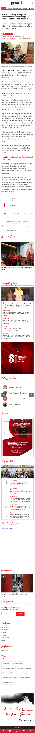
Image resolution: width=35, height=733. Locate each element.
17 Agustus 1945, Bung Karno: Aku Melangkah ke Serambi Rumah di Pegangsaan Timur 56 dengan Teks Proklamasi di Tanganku (17, 305)
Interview (4, 635)
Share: (3, 213)
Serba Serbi (5, 638)
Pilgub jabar (20, 668)
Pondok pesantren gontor (18, 673)
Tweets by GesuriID (7, 528)
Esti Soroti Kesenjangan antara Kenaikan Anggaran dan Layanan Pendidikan (20, 491)
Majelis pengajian (25, 677)
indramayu (25, 226)
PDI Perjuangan (10, 221)
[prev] (3, 395)
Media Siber (5, 650)
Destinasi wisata (7, 682)
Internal (3, 632)
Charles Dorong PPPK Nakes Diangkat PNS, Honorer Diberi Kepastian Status (19, 483)
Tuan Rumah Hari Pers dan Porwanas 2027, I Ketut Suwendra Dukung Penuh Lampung (20, 508)
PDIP (19, 221)
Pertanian (26, 221)
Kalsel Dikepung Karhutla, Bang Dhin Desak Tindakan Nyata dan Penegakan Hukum (20, 516)
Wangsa (28, 668)
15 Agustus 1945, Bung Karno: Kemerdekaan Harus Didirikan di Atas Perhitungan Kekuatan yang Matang (17, 336)
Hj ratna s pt (6, 663)
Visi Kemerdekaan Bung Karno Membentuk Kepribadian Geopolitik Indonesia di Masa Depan (16, 313)
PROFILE (12, 205)
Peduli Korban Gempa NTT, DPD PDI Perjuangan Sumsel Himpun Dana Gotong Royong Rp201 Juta (20, 499)
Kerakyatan (4, 630)
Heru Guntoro (11, 38)
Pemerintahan (8, 34)
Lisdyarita (5, 673)
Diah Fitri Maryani (11, 230)
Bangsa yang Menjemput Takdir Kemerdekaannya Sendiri (12, 329)
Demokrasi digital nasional (10, 677)
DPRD (8, 226)
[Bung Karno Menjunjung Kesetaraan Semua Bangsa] (17, 583)
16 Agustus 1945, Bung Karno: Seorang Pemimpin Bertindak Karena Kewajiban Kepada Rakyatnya (17, 322)
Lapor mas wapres (17, 663)
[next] (31, 256)
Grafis (3, 640)
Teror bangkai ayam (8, 668)
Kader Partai (16, 226)
